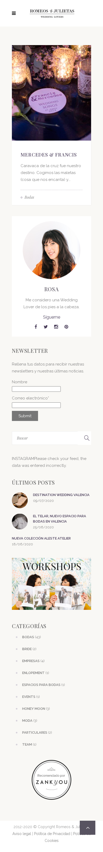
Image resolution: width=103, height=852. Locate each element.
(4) (33, 661)
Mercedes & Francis (49, 154)
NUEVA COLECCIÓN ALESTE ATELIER (41, 538)
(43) (31, 637)
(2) (29, 649)
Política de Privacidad (52, 834)
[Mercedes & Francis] (51, 92)
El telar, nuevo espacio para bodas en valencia (59, 518)
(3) (36, 709)
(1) (35, 673)
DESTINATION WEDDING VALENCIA (61, 495)
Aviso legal (21, 834)
